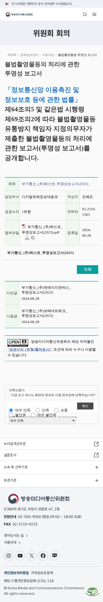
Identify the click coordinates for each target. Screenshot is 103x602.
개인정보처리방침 (16, 573)
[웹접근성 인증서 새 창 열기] (92, 589)
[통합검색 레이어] (85, 14)
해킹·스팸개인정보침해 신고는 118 (29, 581)
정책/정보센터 (29, 55)
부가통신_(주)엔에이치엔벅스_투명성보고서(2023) (46, 290)
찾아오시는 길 (14, 535)
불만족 (20, 415)
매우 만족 (22, 410)
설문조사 (10, 455)
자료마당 (48, 55)
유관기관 (10, 480)
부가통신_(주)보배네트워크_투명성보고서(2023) (44, 313)
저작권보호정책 (42, 573)
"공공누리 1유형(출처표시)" (29, 349)
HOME (12, 55)
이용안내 (10, 542)
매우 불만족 (46, 415)
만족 (45, 410)
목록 (88, 269)
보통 (64, 410)
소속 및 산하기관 (16, 467)
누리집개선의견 (15, 444)
